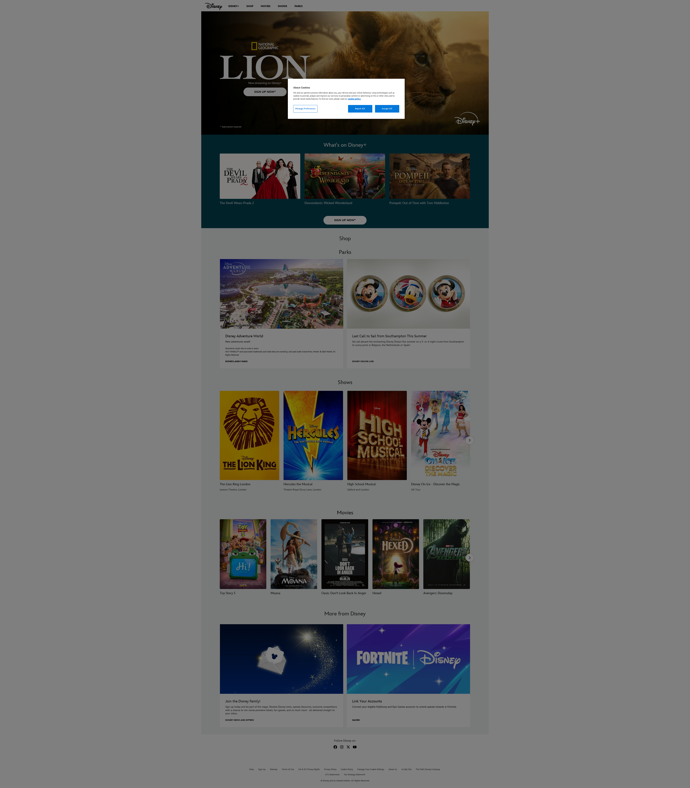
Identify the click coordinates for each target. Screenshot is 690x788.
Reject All (360, 109)
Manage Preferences (305, 109)
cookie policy (354, 99)
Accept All (387, 109)
